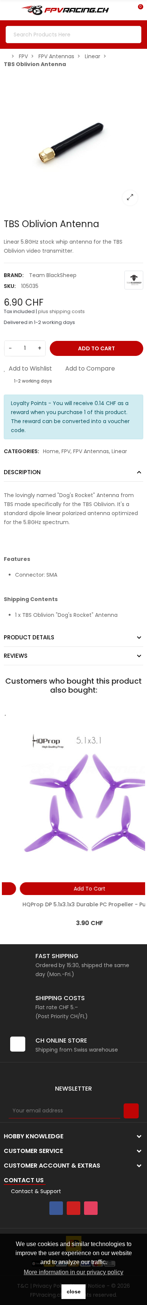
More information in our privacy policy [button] (73, 1272)
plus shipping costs (61, 311)
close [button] (74, 1291)
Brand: (14, 275)
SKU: (10, 286)
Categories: (21, 451)
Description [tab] (22, 472)
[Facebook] (56, 1208)
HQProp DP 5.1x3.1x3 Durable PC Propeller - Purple (73, 904)
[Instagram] (91, 1208)
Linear (119, 451)
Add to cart (96, 348)
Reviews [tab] (16, 656)
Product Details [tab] (29, 637)
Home (51, 451)
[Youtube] (73, 1208)
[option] (73, 141)
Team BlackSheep (53, 275)
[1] (131, 1110)
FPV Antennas (91, 451)
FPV (65, 451)
